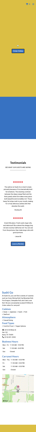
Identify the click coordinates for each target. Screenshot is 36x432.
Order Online (18, 51)
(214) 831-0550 (10, 337)
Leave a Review (18, 244)
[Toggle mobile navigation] (33, 4)
